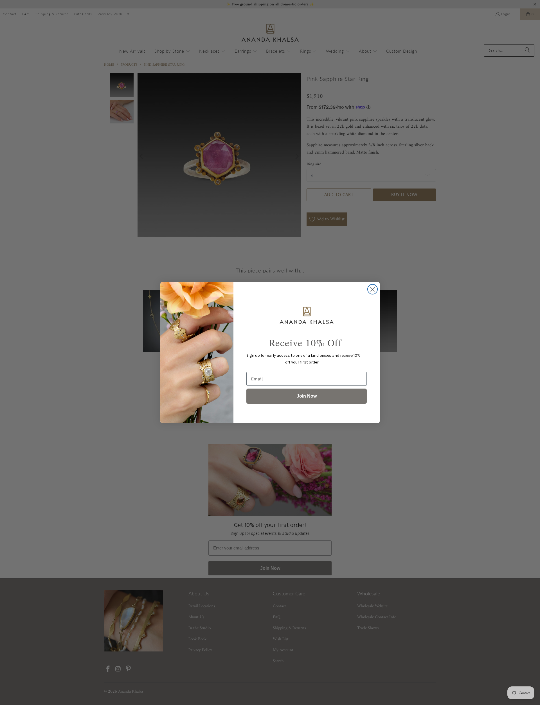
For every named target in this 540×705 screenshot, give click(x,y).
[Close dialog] (372, 289)
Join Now (307, 396)
